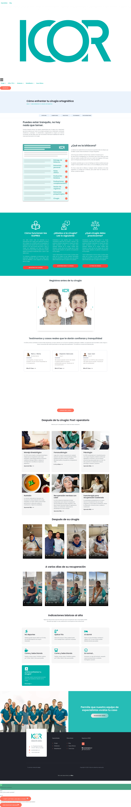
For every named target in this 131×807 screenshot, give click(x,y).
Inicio (28, 103)
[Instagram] (83, 743)
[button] (38, 307)
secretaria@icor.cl (87, 748)
